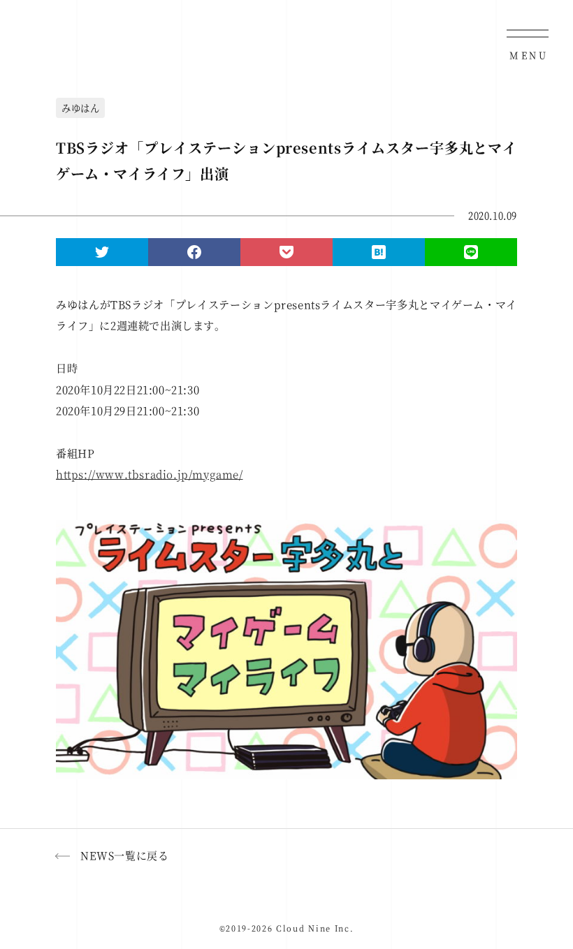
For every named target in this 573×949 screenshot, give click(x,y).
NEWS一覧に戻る (124, 855)
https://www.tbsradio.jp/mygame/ (149, 473)
